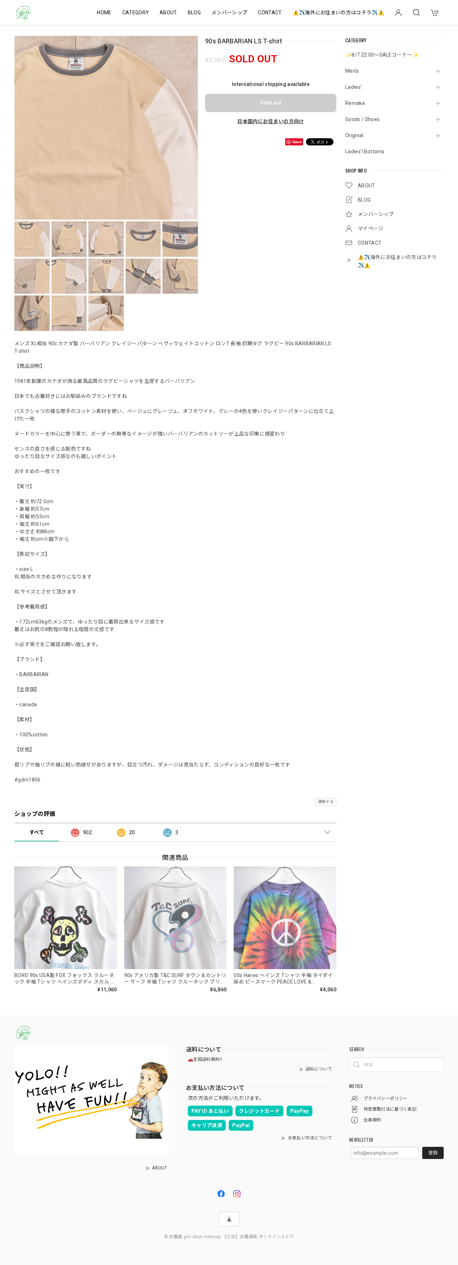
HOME (104, 12)
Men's (352, 71)
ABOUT (168, 12)
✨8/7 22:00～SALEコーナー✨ (381, 55)
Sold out (270, 103)
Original (354, 135)
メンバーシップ (229, 12)
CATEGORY (135, 12)
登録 (433, 1152)
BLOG (194, 12)
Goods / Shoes (362, 119)
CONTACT (270, 12)
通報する (326, 801)
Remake (355, 103)
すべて (36, 832)
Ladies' (353, 87)
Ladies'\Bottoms (365, 151)
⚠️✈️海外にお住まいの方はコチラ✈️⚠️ (338, 12)
